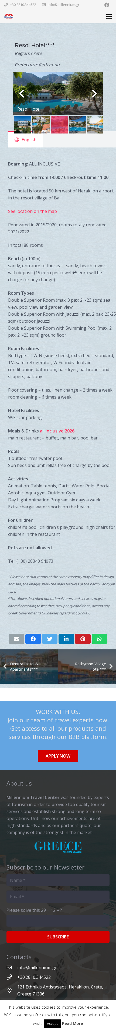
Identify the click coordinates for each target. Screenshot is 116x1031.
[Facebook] (107, 5)
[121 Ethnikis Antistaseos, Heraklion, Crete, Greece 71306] (11, 990)
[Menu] (109, 16)
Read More (72, 1023)
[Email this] (17, 639)
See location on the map (32, 211)
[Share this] (33, 639)
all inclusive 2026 (57, 431)
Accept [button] (52, 1023)
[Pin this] (83, 639)
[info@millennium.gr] (11, 967)
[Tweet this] (50, 639)
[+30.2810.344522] (11, 977)
